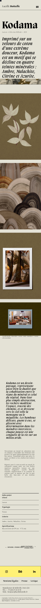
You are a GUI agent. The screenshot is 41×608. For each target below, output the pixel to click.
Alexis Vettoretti (30, 599)
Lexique (34, 581)
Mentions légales (10, 581)
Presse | (26, 581)
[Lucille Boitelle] (11, 6)
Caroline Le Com (15, 600)
